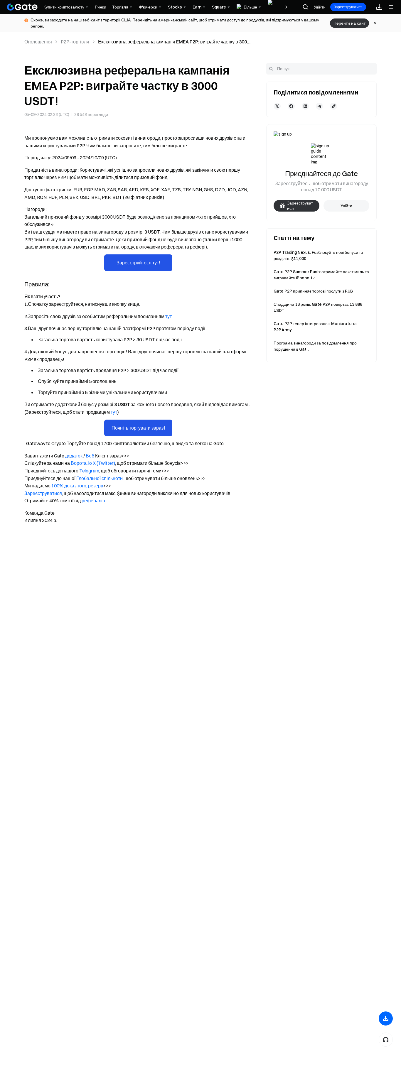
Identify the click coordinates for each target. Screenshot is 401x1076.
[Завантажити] (386, 1018)
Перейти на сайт (349, 23)
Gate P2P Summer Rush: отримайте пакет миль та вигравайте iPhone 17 (321, 275)
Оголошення (38, 42)
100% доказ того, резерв (77, 486)
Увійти (320, 7)
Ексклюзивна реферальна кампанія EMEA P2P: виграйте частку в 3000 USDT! (174, 42)
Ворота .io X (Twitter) (93, 463)
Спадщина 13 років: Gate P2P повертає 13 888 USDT (318, 307)
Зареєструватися (348, 7)
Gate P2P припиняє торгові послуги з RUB (313, 291)
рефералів (93, 501)
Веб (90, 456)
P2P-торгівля (75, 42)
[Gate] (22, 7)
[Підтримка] (386, 1040)
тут (168, 316)
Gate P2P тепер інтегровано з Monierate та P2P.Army (315, 326)
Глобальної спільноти (99, 478)
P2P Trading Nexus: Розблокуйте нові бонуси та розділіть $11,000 (318, 255)
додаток (73, 456)
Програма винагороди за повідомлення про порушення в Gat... (315, 346)
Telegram (89, 471)
